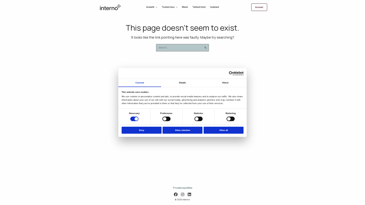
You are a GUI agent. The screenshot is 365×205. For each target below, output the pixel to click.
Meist (185, 7)
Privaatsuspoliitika (182, 187)
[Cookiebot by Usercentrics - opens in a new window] (231, 73)
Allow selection (182, 130)
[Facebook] (176, 194)
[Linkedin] (189, 194)
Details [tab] (182, 82)
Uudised (214, 7)
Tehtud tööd (198, 7)
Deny (141, 130)
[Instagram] (182, 194)
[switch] (166, 119)
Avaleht (150, 7)
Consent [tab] (139, 82)
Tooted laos (168, 7)
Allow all (223, 130)
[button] (155, 7)
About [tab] (225, 82)
